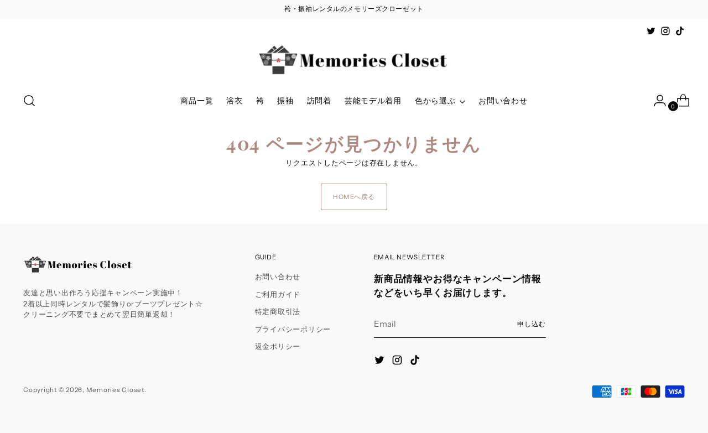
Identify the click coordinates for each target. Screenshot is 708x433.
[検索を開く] (29, 101)
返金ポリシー (278, 346)
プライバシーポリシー (293, 329)
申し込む (531, 324)
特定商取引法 (278, 311)
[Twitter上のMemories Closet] (651, 31)
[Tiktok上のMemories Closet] (680, 31)
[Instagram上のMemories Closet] (665, 31)
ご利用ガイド (278, 294)
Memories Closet (115, 390)
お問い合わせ (278, 276)
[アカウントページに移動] (655, 101)
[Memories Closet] (354, 60)
